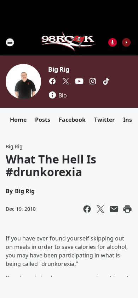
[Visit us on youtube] (79, 81)
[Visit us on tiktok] (106, 81)
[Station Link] (69, 42)
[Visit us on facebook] (52, 81)
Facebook (72, 120)
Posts (42, 120)
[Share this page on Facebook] (87, 209)
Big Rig (58, 69)
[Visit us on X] (66, 81)
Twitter (104, 120)
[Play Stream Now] (126, 42)
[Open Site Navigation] (10, 42)
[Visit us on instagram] (92, 81)
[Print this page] (127, 209)
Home (18, 120)
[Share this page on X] (100, 209)
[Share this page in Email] (114, 209)
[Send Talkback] (112, 42)
